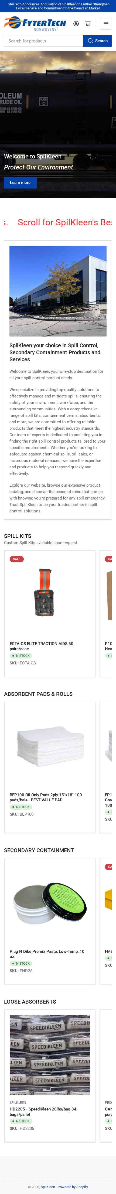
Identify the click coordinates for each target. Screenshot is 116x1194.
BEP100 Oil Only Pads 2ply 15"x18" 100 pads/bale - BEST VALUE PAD (46, 798)
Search (101, 40)
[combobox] (58, 41)
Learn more (20, 182)
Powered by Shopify (73, 1187)
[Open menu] (106, 24)
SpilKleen (18, 1103)
